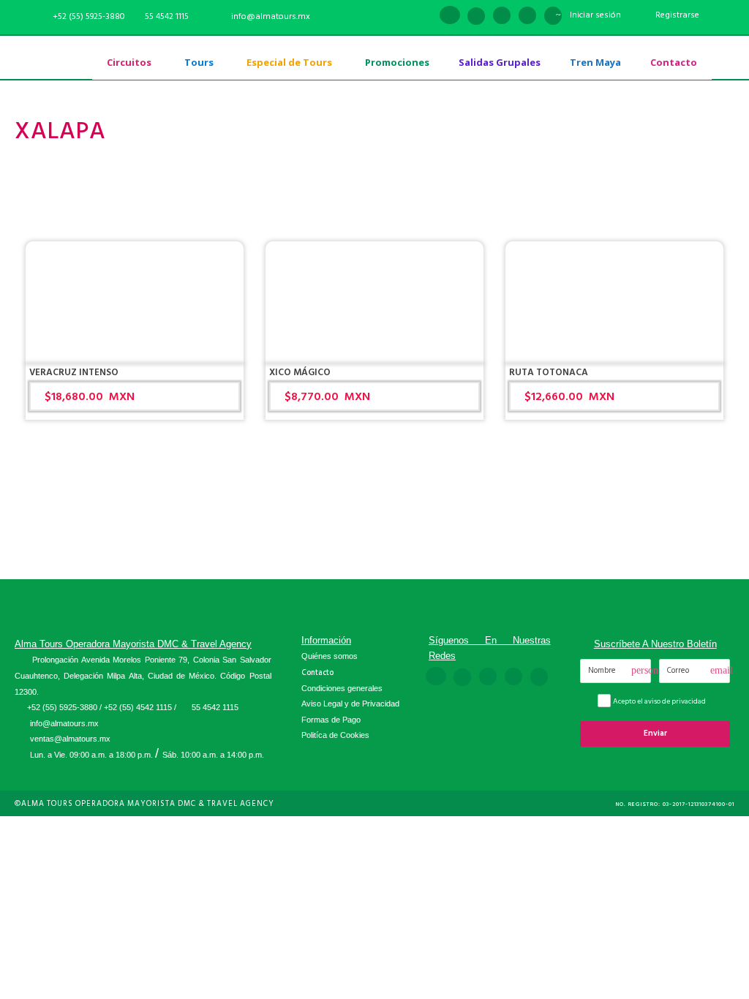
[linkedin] (476, 16)
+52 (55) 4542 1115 (138, 707)
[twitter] (527, 16)
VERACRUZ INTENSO (73, 372)
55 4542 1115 (167, 16)
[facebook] (450, 16)
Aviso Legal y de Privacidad (350, 703)
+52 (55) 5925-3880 (62, 707)
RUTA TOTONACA (548, 372)
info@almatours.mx (64, 723)
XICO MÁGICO (300, 372)
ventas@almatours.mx (70, 738)
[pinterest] (502, 16)
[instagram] (553, 16)
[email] (423, 16)
